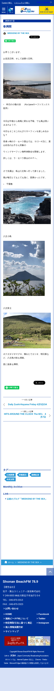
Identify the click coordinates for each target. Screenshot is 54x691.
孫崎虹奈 (35, 475)
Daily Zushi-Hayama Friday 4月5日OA (27, 404)
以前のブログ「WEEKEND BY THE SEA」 (27, 499)
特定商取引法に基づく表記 (18, 623)
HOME (8, 614)
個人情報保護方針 (14, 627)
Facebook (43, 614)
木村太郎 (10, 479)
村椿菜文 (23, 475)
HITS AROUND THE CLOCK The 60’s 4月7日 (25, 415)
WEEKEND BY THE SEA (18, 33)
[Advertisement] (27, 442)
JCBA (13, 655)
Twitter (41, 618)
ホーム (11, 562)
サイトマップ (12, 631)
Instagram (43, 623)
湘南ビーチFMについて (17, 618)
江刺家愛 (10, 475)
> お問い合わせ (11, 608)
